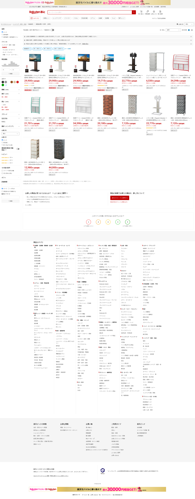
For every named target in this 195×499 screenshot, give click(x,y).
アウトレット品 (147, 399)
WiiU (100, 308)
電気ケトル (37, 342)
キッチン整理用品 (104, 261)
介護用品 (101, 338)
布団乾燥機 (37, 261)
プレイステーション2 (105, 305)
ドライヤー (67, 18)
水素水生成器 (37, 362)
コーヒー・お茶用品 (104, 272)
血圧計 (58, 375)
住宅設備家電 (37, 276)
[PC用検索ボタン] (134, 12)
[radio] (2, 32)
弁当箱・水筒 (103, 264)
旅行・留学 (81, 331)
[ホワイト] (9, 82)
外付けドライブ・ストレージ (64, 316)
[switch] (18, 149)
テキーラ (123, 267)
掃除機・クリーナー (39, 266)
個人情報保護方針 (142, 433)
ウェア (145, 267)
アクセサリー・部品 (61, 279)
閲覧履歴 (88, 433)
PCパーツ (58, 324)
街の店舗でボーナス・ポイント (68, 430)
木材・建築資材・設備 (127, 386)
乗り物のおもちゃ (126, 279)
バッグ (145, 331)
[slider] (1, 66)
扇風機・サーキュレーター (41, 304)
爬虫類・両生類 (125, 358)
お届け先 (4, 130)
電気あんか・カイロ (39, 299)
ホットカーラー (60, 348)
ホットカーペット (39, 291)
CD (79, 388)
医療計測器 (102, 341)
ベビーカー (124, 327)
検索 (11, 73)
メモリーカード (60, 276)
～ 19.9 (4, 105)
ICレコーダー (59, 271)
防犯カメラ (124, 380)
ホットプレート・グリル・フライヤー (43, 333)
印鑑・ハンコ (146, 289)
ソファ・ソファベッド (149, 351)
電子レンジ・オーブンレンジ (42, 318)
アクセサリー (81, 300)
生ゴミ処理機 (37, 365)
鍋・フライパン (103, 248)
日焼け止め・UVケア (105, 366)
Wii (100, 310)
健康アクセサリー (104, 388)
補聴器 (58, 361)
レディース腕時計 (148, 314)
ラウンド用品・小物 (148, 264)
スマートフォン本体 (83, 248)
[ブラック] (3, 82)
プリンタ (58, 306)
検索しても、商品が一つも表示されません (38, 201)
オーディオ (59, 251)
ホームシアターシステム (62, 268)
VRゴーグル (81, 278)
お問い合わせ (115, 455)
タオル (145, 305)
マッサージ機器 (60, 359)
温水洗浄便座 (59, 364)
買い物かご (89, 427)
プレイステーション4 (105, 289)
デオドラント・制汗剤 (105, 363)
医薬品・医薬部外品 (104, 325)
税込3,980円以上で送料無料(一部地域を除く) (54, 6)
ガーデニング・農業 (126, 388)
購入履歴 (88, 435)
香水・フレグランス (104, 368)
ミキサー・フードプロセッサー (42, 348)
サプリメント (103, 375)
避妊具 (101, 333)
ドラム (79, 295)
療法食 (123, 368)
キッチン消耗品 (103, 259)
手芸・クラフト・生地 (149, 297)
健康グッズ (102, 386)
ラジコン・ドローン (126, 286)
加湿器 (36, 307)
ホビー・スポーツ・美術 (84, 333)
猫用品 (123, 339)
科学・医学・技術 (82, 362)
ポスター (80, 378)
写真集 (79, 376)
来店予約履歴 (89, 444)
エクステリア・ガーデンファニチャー (130, 391)
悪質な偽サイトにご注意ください (59, 476)
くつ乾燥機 (37, 263)
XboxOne (102, 294)
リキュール (124, 259)
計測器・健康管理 (104, 380)
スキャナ (58, 308)
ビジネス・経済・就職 (84, 339)
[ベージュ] (14, 82)
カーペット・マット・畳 (149, 374)
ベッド (145, 349)
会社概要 (156, 6)
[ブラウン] (11, 82)
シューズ (145, 259)
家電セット (47, 18)
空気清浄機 (84, 18)
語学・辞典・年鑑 (82, 360)
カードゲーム (124, 292)
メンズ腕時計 (146, 312)
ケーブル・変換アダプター (85, 260)
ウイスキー (124, 248)
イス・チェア (146, 362)
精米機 (36, 323)
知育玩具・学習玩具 (126, 276)
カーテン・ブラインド (149, 371)
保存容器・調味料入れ (105, 256)
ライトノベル (81, 370)
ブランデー (124, 264)
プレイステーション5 (105, 286)
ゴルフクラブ (146, 256)
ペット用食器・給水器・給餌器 (129, 355)
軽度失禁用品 (103, 343)
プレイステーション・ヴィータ (107, 300)
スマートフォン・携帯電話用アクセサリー (87, 254)
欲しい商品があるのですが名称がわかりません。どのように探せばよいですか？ (49, 197)
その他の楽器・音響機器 (84, 316)
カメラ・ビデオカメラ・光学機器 (65, 253)
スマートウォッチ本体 (84, 268)
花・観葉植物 (124, 395)
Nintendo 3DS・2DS (105, 292)
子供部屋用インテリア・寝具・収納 (152, 365)
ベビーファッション (126, 314)
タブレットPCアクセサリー (85, 258)
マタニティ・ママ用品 (127, 317)
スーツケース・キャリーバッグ (151, 329)
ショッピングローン (39, 433)
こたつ (36, 294)
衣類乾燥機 (37, 258)
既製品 (3, 121)
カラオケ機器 (81, 314)
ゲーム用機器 (59, 321)
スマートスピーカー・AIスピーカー (65, 285)
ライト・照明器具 (39, 279)
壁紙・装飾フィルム (148, 379)
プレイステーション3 (105, 302)
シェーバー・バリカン (62, 339)
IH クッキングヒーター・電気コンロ (43, 351)
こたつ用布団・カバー (149, 387)
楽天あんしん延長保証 (40, 430)
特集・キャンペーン (65, 427)
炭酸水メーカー (38, 354)
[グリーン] (3, 85)
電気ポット (37, 340)
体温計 (58, 377)
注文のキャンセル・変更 (118, 435)
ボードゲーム (124, 294)
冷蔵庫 (100, 18)
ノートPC (58, 298)
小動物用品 (124, 350)
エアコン (92, 18)
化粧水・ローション (104, 353)
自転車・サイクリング (149, 248)
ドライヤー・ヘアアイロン (63, 333)
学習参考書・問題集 (83, 352)
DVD (79, 390)
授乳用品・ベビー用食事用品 (129, 325)
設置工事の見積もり (39, 438)
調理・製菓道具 (103, 251)
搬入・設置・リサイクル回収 (41, 435)
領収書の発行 (115, 441)
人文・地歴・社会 (82, 349)
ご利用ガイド (125, 6)
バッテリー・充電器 (83, 263)
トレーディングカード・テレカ (129, 297)
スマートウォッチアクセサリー (86, 271)
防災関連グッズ (125, 383)
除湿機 (36, 309)
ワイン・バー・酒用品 (105, 275)
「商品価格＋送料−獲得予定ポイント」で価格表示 (36, 30)
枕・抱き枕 (146, 346)
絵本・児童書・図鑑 (83, 325)
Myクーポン (89, 438)
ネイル (101, 360)
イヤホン (75, 18)
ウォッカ (123, 261)
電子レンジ (122, 18)
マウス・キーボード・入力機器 (64, 319)
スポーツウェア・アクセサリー (151, 277)
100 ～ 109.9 (5, 109)
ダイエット (102, 378)
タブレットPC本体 (83, 251)
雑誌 (79, 347)
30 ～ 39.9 (4, 97)
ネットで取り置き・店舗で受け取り (43, 441)
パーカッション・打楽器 (84, 303)
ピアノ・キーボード (83, 284)
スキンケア (102, 350)
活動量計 (58, 367)
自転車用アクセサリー (149, 253)
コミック (80, 323)
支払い (113, 430)
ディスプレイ (59, 303)
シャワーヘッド (60, 356)
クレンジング (103, 355)
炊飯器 (36, 321)
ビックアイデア (57, 18)
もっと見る (28, 205)
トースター (37, 326)
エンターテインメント (84, 328)
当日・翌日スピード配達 (40, 427)
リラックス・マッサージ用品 (107, 391)
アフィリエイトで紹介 (118, 450)
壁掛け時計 (146, 317)
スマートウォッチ (148, 322)
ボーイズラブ (81, 357)
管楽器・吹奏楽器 (82, 292)
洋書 (79, 368)
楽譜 (79, 336)
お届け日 (4, 137)
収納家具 (145, 369)
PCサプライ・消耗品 (61, 311)
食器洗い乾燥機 (38, 357)
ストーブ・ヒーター (39, 288)
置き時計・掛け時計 (148, 377)
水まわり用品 (103, 277)
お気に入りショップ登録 (118, 438)
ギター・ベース (82, 298)
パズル (123, 289)
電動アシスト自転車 (148, 251)
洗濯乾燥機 (37, 255)
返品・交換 (115, 433)
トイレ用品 (146, 302)
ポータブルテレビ (61, 274)
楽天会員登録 (162, 18)
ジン (122, 253)
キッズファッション (126, 312)
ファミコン (102, 316)
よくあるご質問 (134, 6)
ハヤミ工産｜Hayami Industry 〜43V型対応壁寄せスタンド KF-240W (156, 120)
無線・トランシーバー (62, 281)
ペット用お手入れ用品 (127, 345)
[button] (3, 63)
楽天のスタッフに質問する (120, 198)
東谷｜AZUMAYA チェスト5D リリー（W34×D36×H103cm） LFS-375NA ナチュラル (34, 164)
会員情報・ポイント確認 (92, 441)
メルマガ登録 (115, 444)
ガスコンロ (37, 337)
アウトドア (146, 275)
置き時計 (145, 320)
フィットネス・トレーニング (151, 269)
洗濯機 (107, 18)
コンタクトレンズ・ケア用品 (107, 335)
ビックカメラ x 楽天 (35, 6)
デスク (145, 359)
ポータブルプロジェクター (63, 288)
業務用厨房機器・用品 (105, 269)
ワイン (123, 251)
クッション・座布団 (148, 354)
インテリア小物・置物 (149, 392)
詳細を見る (85, 44)
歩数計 (58, 369)
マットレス (146, 343)
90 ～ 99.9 (4, 107)
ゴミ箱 (145, 385)
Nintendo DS (103, 313)
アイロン (36, 268)
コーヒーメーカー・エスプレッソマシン (43, 329)
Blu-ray (80, 385)
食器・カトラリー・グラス (106, 253)
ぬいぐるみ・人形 (126, 273)
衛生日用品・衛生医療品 (106, 330)
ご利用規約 (140, 435)
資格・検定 (81, 373)
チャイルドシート (126, 330)
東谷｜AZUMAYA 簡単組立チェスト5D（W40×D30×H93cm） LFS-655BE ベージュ (132, 120)
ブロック (123, 302)
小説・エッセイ (82, 354)
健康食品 (101, 383)
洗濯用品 (145, 294)
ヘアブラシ (59, 336)
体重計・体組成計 (61, 372)
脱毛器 (58, 346)
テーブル (145, 357)
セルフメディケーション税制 (41, 476)
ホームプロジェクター (62, 263)
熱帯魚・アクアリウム (127, 347)
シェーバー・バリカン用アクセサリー (65, 342)
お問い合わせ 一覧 (95, 495)
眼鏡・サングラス (148, 280)
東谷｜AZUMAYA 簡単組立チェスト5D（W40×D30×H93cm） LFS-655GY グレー (181, 120)
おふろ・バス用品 (126, 320)
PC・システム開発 (83, 365)
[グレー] (6, 82)
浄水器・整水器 (38, 360)
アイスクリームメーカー (41, 368)
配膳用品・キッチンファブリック (108, 267)
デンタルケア (59, 351)
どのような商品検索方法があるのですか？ (38, 199)
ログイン (154, 18)
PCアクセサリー (60, 300)
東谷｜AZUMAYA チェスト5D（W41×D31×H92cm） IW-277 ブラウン (107, 120)
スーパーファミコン (104, 318)
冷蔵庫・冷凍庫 (38, 250)
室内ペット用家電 (126, 366)
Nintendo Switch (103, 284)
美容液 (101, 358)
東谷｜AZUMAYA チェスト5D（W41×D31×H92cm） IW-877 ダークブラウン (58, 164)
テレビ (113, 18)
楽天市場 (163, 6)
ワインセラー (37, 345)
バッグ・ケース (147, 261)
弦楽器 (79, 308)
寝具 (144, 341)
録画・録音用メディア (62, 256)
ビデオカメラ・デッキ (62, 266)
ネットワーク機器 (61, 314)
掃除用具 (145, 292)
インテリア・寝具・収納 (19, 24)
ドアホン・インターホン (128, 378)
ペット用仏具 (124, 363)
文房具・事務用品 (148, 286)
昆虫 (122, 360)
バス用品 (145, 300)
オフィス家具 (146, 390)
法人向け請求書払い (91, 447)
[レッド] (17, 82)
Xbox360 (101, 297)
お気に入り (89, 430)
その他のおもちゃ (126, 305)
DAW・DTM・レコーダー (85, 290)
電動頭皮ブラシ (60, 353)
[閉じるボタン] (191, 36)
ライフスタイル (82, 344)
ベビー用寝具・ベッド (127, 322)
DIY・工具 (124, 375)
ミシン (36, 271)
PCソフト (58, 327)
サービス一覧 (85, 495)
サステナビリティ (107, 495)
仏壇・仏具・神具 (148, 410)
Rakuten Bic (37, 12)
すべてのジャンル (6, 24)
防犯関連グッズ (147, 402)
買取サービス (37, 444)
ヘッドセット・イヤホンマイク (86, 266)
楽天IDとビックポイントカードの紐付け (97, 450)
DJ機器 (80, 306)
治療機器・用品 (103, 327)
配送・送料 (115, 427)
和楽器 (79, 311)
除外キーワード (6, 194)
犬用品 (123, 342)
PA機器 (80, 287)
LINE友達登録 (115, 447)
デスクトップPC (60, 295)
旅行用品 (145, 334)
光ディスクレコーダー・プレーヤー (65, 259)
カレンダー (81, 341)
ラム (122, 256)
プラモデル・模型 (126, 281)
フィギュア (124, 284)
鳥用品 (123, 353)
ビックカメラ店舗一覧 (146, 6)
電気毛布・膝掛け (39, 296)
